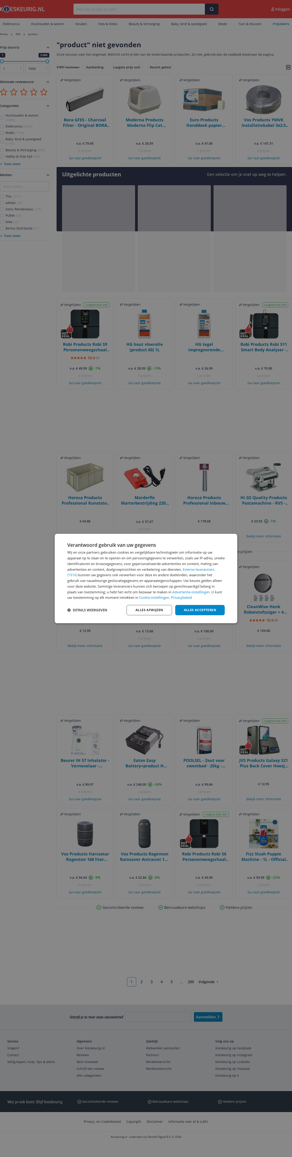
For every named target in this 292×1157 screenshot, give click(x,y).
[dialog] (146, 578)
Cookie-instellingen (154, 597)
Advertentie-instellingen (191, 592)
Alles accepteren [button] (200, 610)
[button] (87, 610)
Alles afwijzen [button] (149, 610)
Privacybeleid (181, 597)
